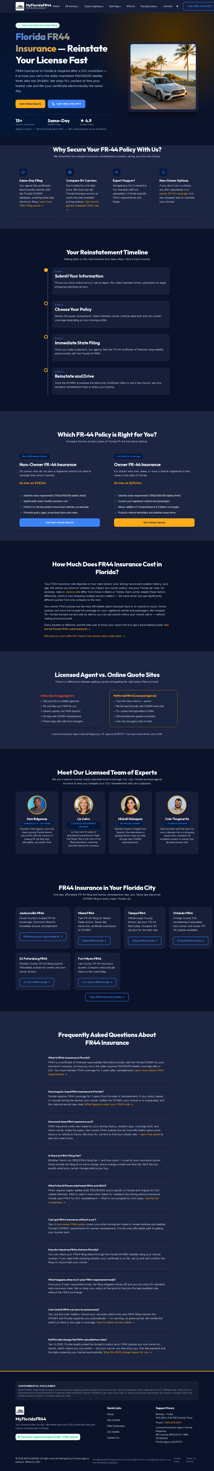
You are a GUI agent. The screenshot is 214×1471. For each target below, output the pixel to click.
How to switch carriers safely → (116, 1322)
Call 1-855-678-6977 (68, 103)
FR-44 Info (71, 6)
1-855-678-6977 (173, 1422)
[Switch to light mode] (177, 6)
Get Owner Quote (154, 522)
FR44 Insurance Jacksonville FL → (43, 936)
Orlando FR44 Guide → (190, 940)
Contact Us (113, 1437)
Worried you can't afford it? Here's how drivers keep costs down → (84, 636)
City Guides (113, 1431)
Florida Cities (148, 6)
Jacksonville (72, 591)
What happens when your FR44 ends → (109, 1104)
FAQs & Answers (116, 1426)
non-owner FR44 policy (71, 1224)
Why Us (130, 6)
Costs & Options (93, 6)
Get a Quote (113, 1420)
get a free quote (150, 1134)
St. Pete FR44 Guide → (36, 982)
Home (56, 6)
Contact (167, 6)
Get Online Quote (30, 103)
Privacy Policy (177, 1460)
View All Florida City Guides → (107, 997)
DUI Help (114, 6)
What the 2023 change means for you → (128, 1352)
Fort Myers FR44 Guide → (97, 982)
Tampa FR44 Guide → (144, 940)
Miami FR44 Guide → (94, 940)
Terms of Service (190, 1460)
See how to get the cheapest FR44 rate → (82, 205)
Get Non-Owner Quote (60, 522)
